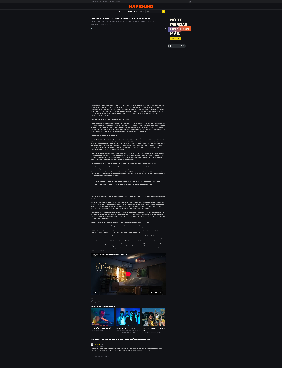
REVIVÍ (136, 11)
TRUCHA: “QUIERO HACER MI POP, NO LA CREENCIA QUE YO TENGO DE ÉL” (102, 328)
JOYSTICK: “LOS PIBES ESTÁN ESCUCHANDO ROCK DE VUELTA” (126, 328)
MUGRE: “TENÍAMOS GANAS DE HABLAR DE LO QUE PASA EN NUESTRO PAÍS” (153, 328)
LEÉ (124, 11)
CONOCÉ (130, 11)
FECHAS (142, 11)
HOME (119, 11)
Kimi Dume (97, 344)
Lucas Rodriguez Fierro (105, 24)
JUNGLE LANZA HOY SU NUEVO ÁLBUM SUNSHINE (107, 1)
